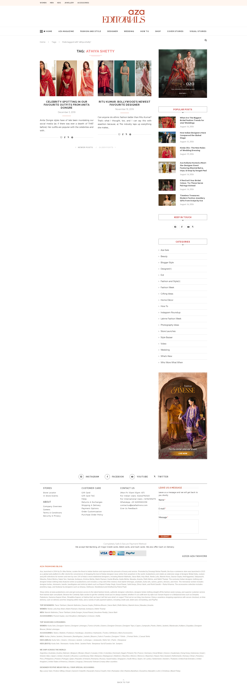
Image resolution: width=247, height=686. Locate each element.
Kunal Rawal (88, 612)
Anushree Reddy (100, 612)
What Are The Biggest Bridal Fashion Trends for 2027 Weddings (192, 120)
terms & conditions (52, 513)
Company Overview (52, 506)
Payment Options (90, 508)
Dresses (72, 640)
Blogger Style (167, 262)
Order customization (92, 511)
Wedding (129, 31)
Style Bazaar (167, 337)
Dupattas (189, 626)
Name (162, 500)
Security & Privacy (52, 516)
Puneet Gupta (58, 616)
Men (52, 3)
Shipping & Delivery (91, 505)
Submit (165, 536)
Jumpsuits (146, 626)
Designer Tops (128, 626)
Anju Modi (61, 609)
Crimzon (91, 616)
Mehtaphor (82, 616)
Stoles (55, 633)
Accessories (83, 3)
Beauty (164, 256)
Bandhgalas (77, 636)
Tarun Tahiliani (61, 605)
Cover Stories (175, 31)
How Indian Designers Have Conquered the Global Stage (193, 135)
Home (49, 31)
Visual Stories (198, 31)
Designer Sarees (63, 626)
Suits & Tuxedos (104, 636)
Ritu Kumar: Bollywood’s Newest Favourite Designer (125, 103)
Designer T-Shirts (119, 636)
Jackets (165, 626)
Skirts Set (106, 640)
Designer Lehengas (79, 626)
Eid (162, 275)
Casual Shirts (145, 636)
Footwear (70, 633)
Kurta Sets (52, 626)
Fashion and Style (90, 31)
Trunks (105, 633)
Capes (138, 626)
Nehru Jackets (57, 636)
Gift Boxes (113, 633)
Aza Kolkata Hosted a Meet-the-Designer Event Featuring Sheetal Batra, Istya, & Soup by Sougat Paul (193, 167)
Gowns (104, 626)
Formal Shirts (133, 636)
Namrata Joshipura (86, 609)
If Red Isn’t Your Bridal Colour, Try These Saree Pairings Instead (191, 183)
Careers (46, 509)
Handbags (79, 633)
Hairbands (97, 633)
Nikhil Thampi (100, 609)
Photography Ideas (170, 325)
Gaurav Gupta (87, 605)
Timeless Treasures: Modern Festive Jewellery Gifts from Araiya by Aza (192, 198)
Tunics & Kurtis (94, 626)
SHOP (158, 31)
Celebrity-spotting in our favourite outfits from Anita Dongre (67, 104)
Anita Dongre (77, 612)
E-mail (162, 509)
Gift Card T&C (88, 496)
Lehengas (88, 640)
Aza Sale (165, 250)
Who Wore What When (172, 362)
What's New (166, 356)
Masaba (143, 605)
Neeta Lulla (52, 609)
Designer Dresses (115, 626)
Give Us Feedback (129, 508)
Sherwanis (67, 636)
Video (163, 343)
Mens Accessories (125, 633)
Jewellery (69, 3)
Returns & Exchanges (92, 502)
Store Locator (49, 493)
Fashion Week (167, 287)
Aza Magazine (66, 31)
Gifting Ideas (167, 293)
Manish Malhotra (74, 605)
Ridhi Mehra (123, 605)
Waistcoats (174, 626)
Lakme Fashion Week (171, 318)
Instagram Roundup (170, 312)
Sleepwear (122, 640)
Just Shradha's (71, 616)
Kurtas (47, 636)
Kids (59, 3)
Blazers (94, 636)
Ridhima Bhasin (100, 605)
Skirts (159, 626)
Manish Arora (134, 605)
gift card (86, 493)
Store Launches (168, 331)
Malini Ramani (72, 609)
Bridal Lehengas (53, 629)
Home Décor (167, 300)
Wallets (63, 633)
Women (43, 3)
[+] (170, 269)
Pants (153, 626)
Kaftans (182, 626)
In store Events (50, 496)
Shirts (77, 644)
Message (163, 517)
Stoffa (98, 616)
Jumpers (119, 644)
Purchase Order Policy (92, 515)
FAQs (84, 499)
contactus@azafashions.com (134, 505)
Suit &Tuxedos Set (108, 644)
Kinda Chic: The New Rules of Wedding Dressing (192, 149)
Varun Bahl (112, 605)
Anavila (150, 605)
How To (144, 31)
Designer (112, 31)
